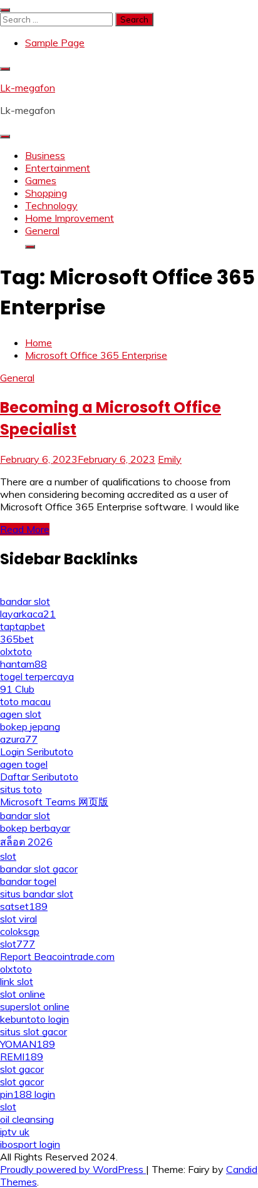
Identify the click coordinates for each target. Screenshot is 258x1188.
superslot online (35, 1006)
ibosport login (30, 1144)
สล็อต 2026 (26, 841)
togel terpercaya (37, 676)
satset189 (24, 906)
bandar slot (25, 601)
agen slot (20, 714)
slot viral (18, 918)
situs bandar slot (36, 893)
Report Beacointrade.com (57, 956)
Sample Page (55, 42)
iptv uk (14, 1131)
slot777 (17, 943)
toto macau (25, 701)
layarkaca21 (28, 613)
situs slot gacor (33, 1031)
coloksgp (19, 931)
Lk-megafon (27, 87)
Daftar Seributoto (39, 776)
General (42, 230)
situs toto (21, 789)
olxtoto (16, 651)
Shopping (46, 193)
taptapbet (22, 626)
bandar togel (28, 881)
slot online (22, 994)
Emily (170, 459)
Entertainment (57, 168)
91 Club (17, 689)
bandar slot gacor (39, 868)
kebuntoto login (34, 1019)
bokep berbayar (35, 828)
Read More (24, 529)
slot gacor (22, 1069)
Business (45, 155)
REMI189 (21, 1056)
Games (40, 180)
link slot (16, 981)
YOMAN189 (27, 1044)
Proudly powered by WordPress (73, 1169)
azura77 (19, 739)
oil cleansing (27, 1119)
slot (8, 856)
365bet (17, 639)
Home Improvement (69, 218)
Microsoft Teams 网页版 (54, 801)
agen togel (24, 764)
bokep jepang (30, 726)
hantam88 (23, 664)
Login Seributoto (36, 751)
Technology (51, 205)
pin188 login (27, 1094)
